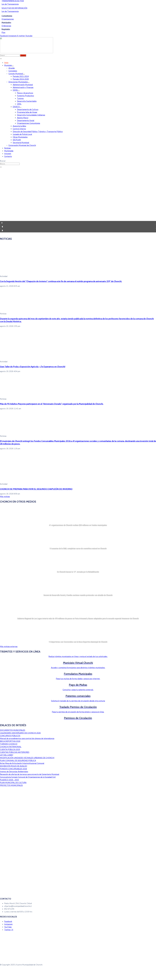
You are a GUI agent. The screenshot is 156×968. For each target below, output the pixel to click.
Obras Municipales (20, 137)
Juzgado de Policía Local (22, 134)
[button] (78, 223)
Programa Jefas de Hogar (27, 112)
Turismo (20, 98)
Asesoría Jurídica (19, 126)
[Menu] (24, 74)
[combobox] (10, 164)
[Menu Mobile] (1, 58)
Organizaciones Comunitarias (28, 123)
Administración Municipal (23, 84)
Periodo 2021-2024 (21, 76)
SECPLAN (17, 140)
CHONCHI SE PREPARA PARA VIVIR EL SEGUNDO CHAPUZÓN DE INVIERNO (36, 489)
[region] (78, 201)
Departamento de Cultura (27, 109)
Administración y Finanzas (23, 87)
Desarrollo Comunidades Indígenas (31, 115)
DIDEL (15, 90)
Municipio (8, 65)
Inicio (6, 62)
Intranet (7, 153)
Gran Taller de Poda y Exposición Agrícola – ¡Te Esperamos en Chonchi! (32, 366)
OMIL (19, 104)
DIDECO (16, 107)
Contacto (8, 156)
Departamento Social (25, 120)
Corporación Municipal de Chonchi (22, 145)
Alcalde (11, 68)
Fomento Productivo (25, 96)
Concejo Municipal (15, 73)
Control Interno (19, 129)
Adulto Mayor (22, 118)
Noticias (7, 148)
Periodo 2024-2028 (21, 79)
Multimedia (8, 151)
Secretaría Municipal (21, 142)
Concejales (12, 71)
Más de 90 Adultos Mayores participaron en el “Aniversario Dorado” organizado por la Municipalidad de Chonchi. (51, 404)
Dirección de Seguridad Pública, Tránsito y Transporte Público (38, 131)
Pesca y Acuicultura (25, 93)
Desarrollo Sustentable (27, 101)
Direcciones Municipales (18, 82)
